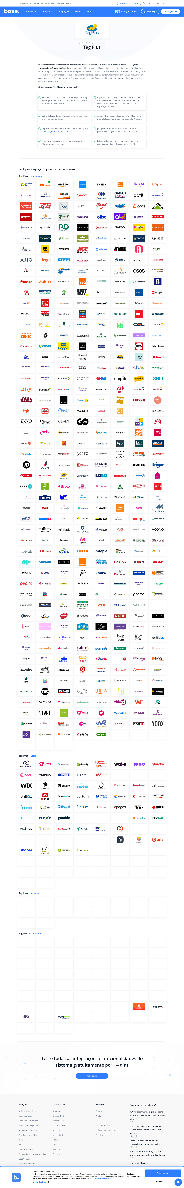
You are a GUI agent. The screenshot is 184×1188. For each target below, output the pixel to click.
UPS (54, 1144)
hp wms (34, 893)
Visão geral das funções (28, 1111)
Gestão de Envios (26, 1149)
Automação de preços (28, 1130)
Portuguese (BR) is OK (155, 3)
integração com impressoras (56, 131)
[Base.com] (11, 12)
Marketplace (37, 176)
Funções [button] (30, 11)
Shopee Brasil (58, 1116)
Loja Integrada (59, 1125)
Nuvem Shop (58, 1120)
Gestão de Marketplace (28, 1120)
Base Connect (24, 1159)
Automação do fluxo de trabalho (32, 1154)
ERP (20, 1144)
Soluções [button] (45, 11)
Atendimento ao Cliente (28, 1135)
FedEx (55, 1139)
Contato (99, 1111)
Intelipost (57, 1130)
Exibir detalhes (39, 1182)
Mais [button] (89, 11)
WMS (21, 1139)
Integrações (63, 11)
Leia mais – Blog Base (139, 1163)
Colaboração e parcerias (106, 1130)
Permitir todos (163, 1173)
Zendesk (56, 1154)
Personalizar (161, 1181)
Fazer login (152, 11)
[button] (126, 11)
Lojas (33, 755)
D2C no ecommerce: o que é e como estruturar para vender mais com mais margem (147, 1115)
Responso (57, 1149)
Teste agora (169, 11)
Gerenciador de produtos (29, 1125)
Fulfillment (36, 933)
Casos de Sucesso (103, 1125)
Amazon (56, 1111)
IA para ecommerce (27, 1163)
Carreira (99, 1135)
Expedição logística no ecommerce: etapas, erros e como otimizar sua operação (146, 1129)
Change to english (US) (129, 3)
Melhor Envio (58, 1135)
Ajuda (98, 1116)
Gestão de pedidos (26, 1116)
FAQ (97, 1120)
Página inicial (82, 43)
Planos (78, 11)
